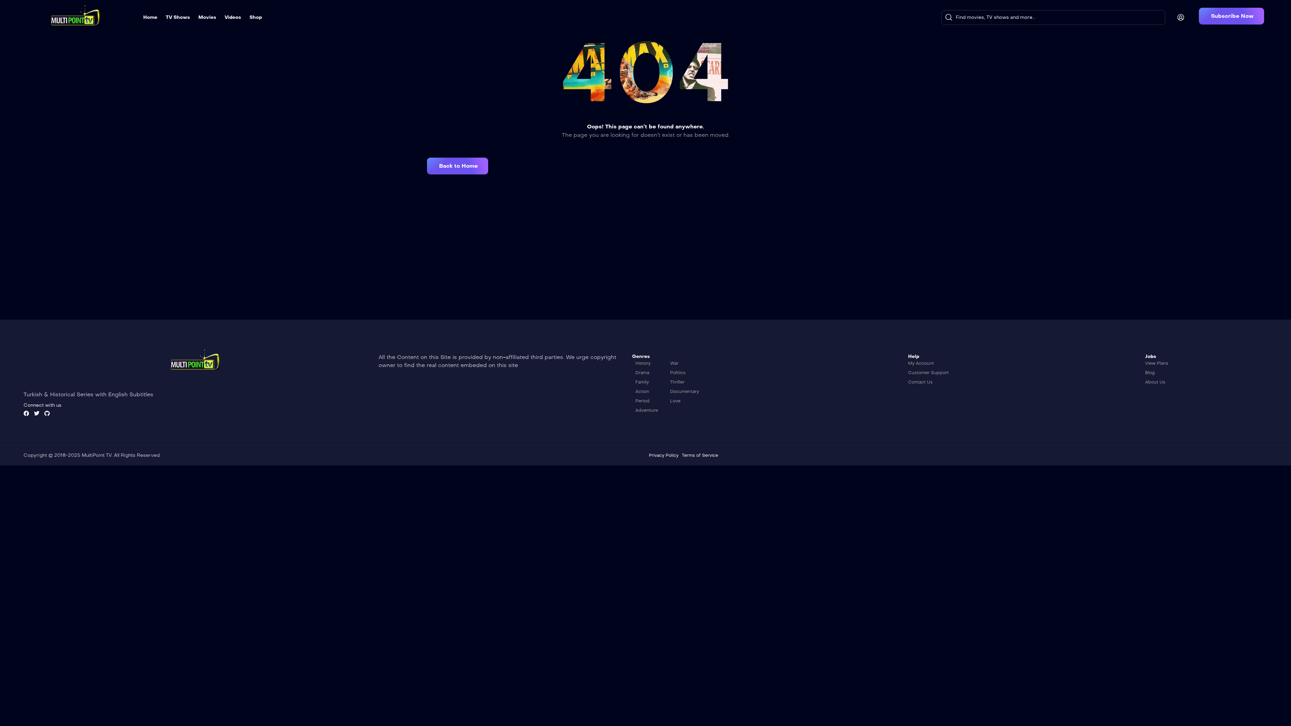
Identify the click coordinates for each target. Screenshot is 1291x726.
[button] (1231, 16)
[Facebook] (26, 413)
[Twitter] (36, 413)
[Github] (47, 413)
